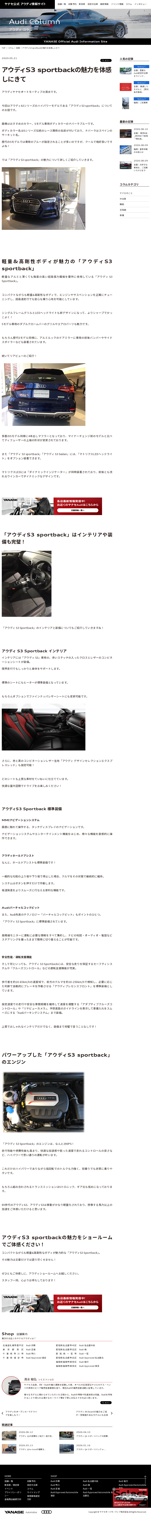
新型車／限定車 (12, 1484)
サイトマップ (33, 1492)
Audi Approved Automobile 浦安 (64, 1494)
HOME (8, 1476)
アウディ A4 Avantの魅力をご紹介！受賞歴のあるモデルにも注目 (92, 1413)
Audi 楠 (86, 1484)
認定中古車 (32, 1484)
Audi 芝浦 (55, 1488)
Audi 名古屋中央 (90, 1481)
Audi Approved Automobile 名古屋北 (98, 1494)
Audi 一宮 (87, 1488)
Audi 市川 (55, 1484)
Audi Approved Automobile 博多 (132, 1486)
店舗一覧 (9, 1481)
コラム (30, 1488)
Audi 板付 (123, 1481)
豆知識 (123, 209)
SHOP (54, 1476)
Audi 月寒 (55, 1481)
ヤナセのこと (126, 193)
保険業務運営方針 (33, 1497)
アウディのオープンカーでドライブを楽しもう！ (21, 1413)
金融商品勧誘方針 (13, 1499)
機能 (122, 204)
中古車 (123, 198)
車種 (122, 215)
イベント (9, 1488)
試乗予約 (31, 1481)
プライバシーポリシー (13, 1494)
